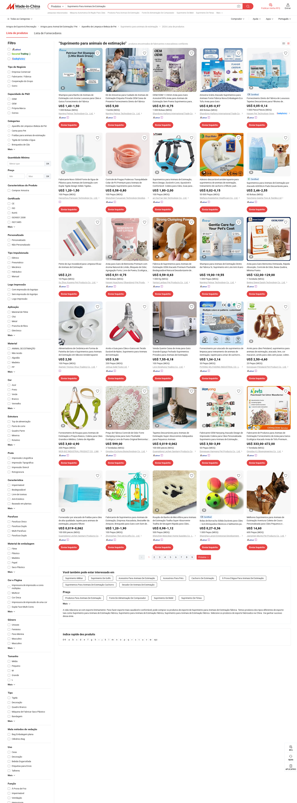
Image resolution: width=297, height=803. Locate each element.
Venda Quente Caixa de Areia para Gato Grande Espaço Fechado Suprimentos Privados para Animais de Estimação (172, 351)
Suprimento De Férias (205, 12)
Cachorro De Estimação (203, 578)
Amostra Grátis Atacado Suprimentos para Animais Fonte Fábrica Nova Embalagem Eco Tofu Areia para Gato (221, 98)
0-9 (64, 639)
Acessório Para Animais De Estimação (137, 578)
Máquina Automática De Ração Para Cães (87, 12)
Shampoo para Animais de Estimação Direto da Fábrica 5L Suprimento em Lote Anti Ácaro (221, 265)
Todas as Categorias (20, 18)
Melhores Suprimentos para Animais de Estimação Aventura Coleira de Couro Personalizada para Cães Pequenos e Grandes (265, 520)
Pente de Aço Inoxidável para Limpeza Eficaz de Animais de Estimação (80, 265)
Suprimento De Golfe (101, 578)
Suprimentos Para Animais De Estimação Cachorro (89, 584)
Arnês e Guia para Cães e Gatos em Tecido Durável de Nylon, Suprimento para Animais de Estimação (126, 351)
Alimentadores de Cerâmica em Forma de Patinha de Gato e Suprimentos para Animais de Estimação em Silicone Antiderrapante (80, 351)
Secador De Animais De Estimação (138, 584)
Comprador (236, 18)
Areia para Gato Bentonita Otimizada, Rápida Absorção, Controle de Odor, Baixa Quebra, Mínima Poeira (268, 267)
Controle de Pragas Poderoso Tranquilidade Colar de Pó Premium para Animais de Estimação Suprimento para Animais (126, 182)
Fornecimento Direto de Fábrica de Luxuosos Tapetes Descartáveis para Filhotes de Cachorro (268, 100)
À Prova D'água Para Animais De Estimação (243, 578)
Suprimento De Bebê (185, 12)
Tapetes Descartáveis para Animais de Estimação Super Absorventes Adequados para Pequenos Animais (173, 436)
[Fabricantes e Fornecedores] (23, 6)
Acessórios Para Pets (173, 578)
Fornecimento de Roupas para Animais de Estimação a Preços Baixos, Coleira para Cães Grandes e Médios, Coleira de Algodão (80, 436)
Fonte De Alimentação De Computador (158, 12)
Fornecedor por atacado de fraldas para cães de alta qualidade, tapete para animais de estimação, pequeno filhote (80, 520)
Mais (65, 603)
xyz (155, 639)
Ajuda (255, 18)
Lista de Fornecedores (47, 33)
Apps (268, 18)
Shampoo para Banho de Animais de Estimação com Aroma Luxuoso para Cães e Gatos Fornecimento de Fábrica (80, 98)
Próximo (202, 557)
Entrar (288, 8)
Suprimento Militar (74, 578)
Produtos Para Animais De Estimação (123, 12)
